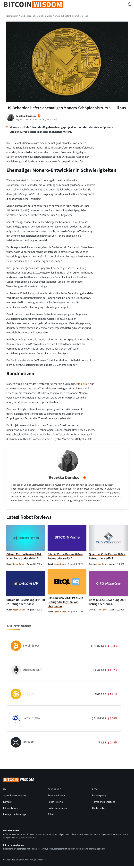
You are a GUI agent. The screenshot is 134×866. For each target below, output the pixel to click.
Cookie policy (99, 808)
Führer (51, 814)
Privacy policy (99, 795)
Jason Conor (19, 564)
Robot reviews (55, 802)
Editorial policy (10, 808)
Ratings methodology (14, 814)
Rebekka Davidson (65, 477)
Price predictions (57, 795)
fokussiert (83, 384)
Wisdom (19, 780)
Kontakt (7, 802)
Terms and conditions (103, 802)
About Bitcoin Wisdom (14, 795)
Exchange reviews (57, 808)
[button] (130, 5)
